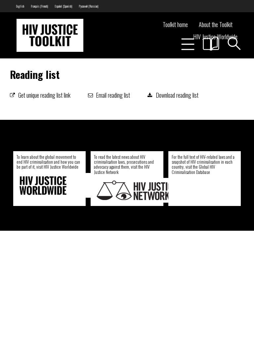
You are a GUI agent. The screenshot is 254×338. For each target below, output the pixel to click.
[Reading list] (211, 43)
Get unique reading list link (44, 95)
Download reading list (177, 95)
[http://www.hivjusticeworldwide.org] (60, 185)
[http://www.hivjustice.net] (137, 190)
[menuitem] (20, 6)
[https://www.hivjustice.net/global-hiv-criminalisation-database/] (212, 190)
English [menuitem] (20, 6)
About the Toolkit (216, 24)
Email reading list (113, 95)
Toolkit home (175, 24)
